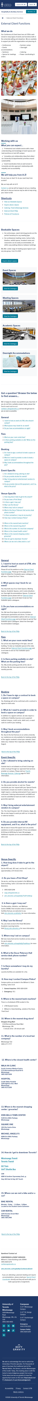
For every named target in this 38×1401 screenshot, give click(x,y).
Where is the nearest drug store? (15, 526)
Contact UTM (27, 1388)
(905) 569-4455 (7, 1322)
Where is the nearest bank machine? (16, 523)
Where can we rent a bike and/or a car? (17, 541)
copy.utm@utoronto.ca (11, 893)
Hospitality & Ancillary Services (12, 12)
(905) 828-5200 (25, 1332)
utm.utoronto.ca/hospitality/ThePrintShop (18, 896)
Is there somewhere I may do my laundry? (18, 515)
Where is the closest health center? (15, 531)
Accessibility (9, 1388)
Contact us (4, 188)
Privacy (18, 1388)
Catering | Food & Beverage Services (16, 208)
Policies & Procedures (11, 214)
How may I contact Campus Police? (16, 518)
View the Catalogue (10, 288)
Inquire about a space (9, 261)
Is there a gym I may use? (12, 502)
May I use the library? (11, 505)
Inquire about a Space (11, 205)
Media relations (18, 1392)
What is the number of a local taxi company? (19, 528)
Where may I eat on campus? (13, 507)
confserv (8, 1264)
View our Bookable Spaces (13, 202)
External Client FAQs (11, 211)
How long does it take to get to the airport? (18, 497)
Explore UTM (20, 4)
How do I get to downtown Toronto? (15, 539)
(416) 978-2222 (25, 1326)
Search (31, 4)
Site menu (30, 11)
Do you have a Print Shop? (13, 499)
